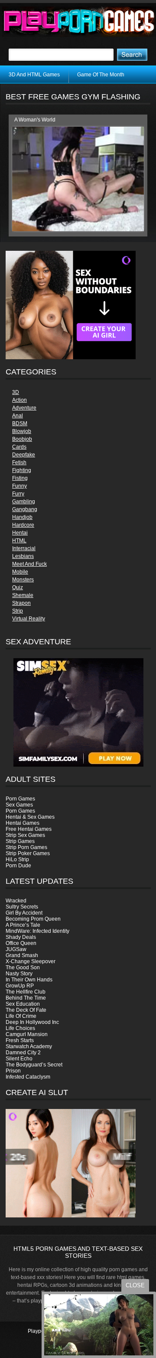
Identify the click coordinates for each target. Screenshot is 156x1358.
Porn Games (20, 799)
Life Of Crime (21, 1016)
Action (19, 400)
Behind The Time (26, 998)
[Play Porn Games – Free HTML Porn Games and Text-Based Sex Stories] (79, 22)
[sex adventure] (78, 712)
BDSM (19, 423)
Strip (17, 611)
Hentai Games (22, 823)
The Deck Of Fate (26, 1010)
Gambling (23, 502)
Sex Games (19, 805)
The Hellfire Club (26, 992)
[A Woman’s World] (78, 229)
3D (15, 392)
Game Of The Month (100, 75)
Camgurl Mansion (27, 1034)
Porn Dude (18, 866)
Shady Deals (21, 937)
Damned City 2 (23, 1053)
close (135, 1285)
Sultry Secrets (22, 907)
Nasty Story (19, 974)
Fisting (20, 478)
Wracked (16, 901)
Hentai (20, 533)
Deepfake (23, 455)
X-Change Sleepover (30, 961)
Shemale (22, 595)
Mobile (20, 572)
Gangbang (24, 509)
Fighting (21, 470)
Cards (19, 447)
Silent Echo (19, 1059)
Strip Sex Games (25, 835)
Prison (13, 1071)
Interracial (24, 548)
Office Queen (21, 943)
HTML (19, 541)
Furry (18, 494)
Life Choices (20, 1028)
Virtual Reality (28, 619)
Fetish (19, 462)
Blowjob (21, 431)
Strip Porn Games (26, 847)
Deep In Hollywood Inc (32, 1022)
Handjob (22, 517)
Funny (19, 486)
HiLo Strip (17, 859)
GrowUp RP (20, 986)
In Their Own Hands (29, 980)
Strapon (21, 603)
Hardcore (23, 525)
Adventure (24, 408)
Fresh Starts (20, 1040)
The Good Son (23, 967)
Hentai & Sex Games (30, 817)
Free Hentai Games (29, 829)
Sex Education (23, 1004)
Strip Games (20, 841)
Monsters (23, 580)
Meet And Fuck (29, 564)
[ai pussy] (71, 1216)
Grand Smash (22, 955)
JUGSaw (16, 949)
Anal (17, 416)
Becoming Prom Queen (33, 919)
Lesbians (23, 556)
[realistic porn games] (71, 357)
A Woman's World (34, 120)
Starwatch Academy (29, 1046)
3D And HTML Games (34, 75)
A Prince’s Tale (23, 925)
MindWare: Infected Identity (37, 931)
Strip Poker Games (28, 853)
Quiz (17, 587)
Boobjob (22, 439)
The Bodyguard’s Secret (34, 1065)
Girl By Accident (24, 913)
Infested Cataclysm (28, 1077)
